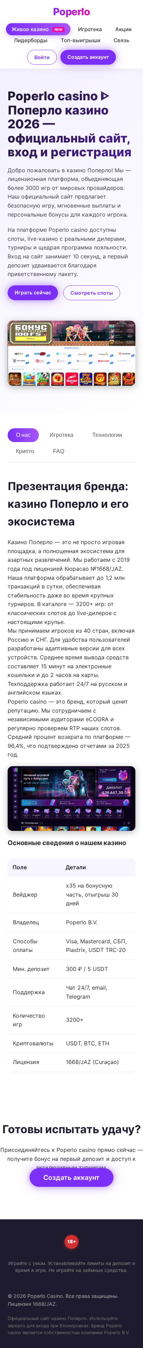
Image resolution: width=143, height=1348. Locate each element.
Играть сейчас (33, 292)
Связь (121, 40)
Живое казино (37, 29)
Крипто (25, 451)
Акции (123, 29)
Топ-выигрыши (80, 40)
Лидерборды (31, 40)
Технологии (107, 435)
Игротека (90, 29)
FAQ (58, 451)
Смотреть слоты (91, 293)
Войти (42, 57)
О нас (23, 435)
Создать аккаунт (88, 57)
